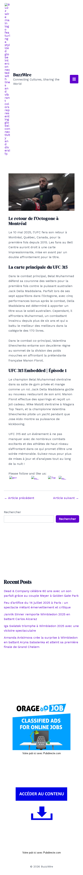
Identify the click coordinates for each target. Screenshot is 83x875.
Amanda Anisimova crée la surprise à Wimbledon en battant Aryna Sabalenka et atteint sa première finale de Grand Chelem (41, 642)
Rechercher (12, 512)
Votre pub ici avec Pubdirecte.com (41, 753)
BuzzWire (22, 75)
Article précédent (19, 498)
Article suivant (66, 498)
